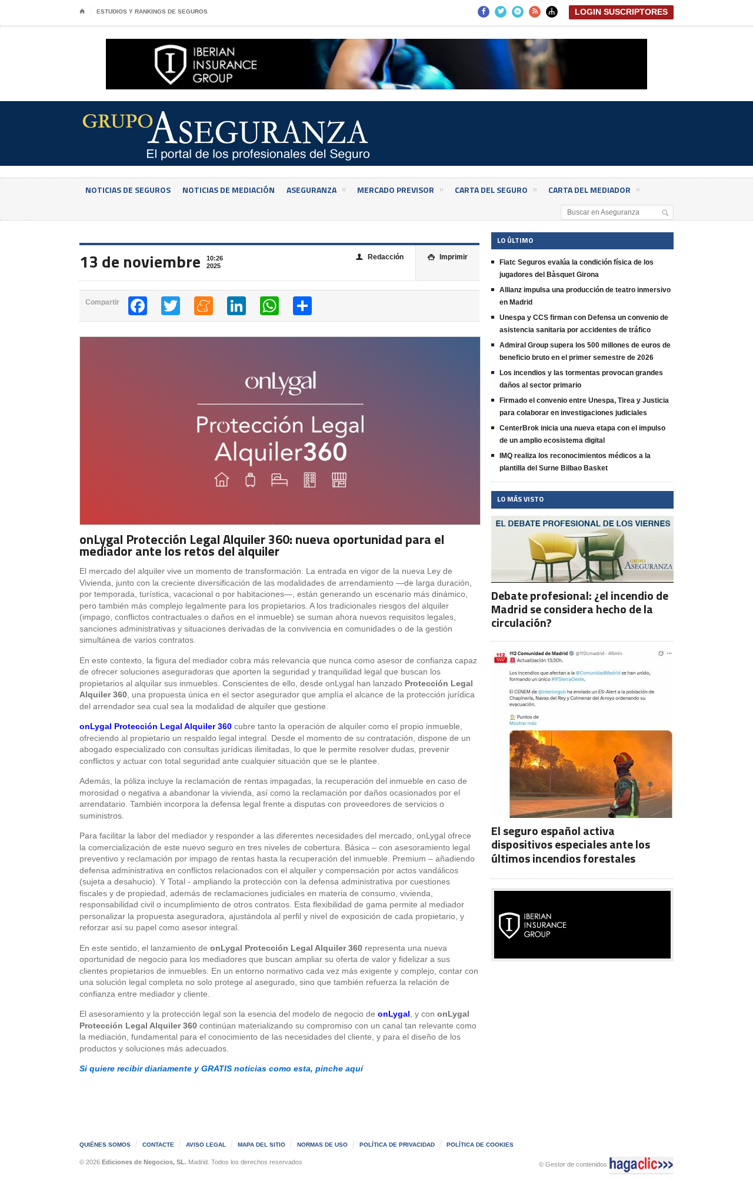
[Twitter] (170, 305)
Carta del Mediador (589, 189)
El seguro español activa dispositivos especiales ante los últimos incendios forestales (570, 844)
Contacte (158, 1144)
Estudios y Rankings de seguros (152, 11)
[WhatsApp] (269, 305)
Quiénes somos (105, 1144)
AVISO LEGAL (206, 1144)
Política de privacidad (397, 1144)
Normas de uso (322, 1144)
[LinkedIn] (236, 305)
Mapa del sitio (261, 1144)
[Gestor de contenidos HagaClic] (641, 1165)
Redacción (380, 257)
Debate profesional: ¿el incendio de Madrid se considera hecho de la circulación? (579, 609)
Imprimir (448, 257)
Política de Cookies (480, 1144)
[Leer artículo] (582, 526)
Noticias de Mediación (228, 189)
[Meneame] (203, 305)
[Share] (302, 305)
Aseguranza (311, 189)
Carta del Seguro (491, 189)
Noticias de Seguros (128, 189)
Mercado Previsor (395, 189)
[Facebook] (137, 305)
